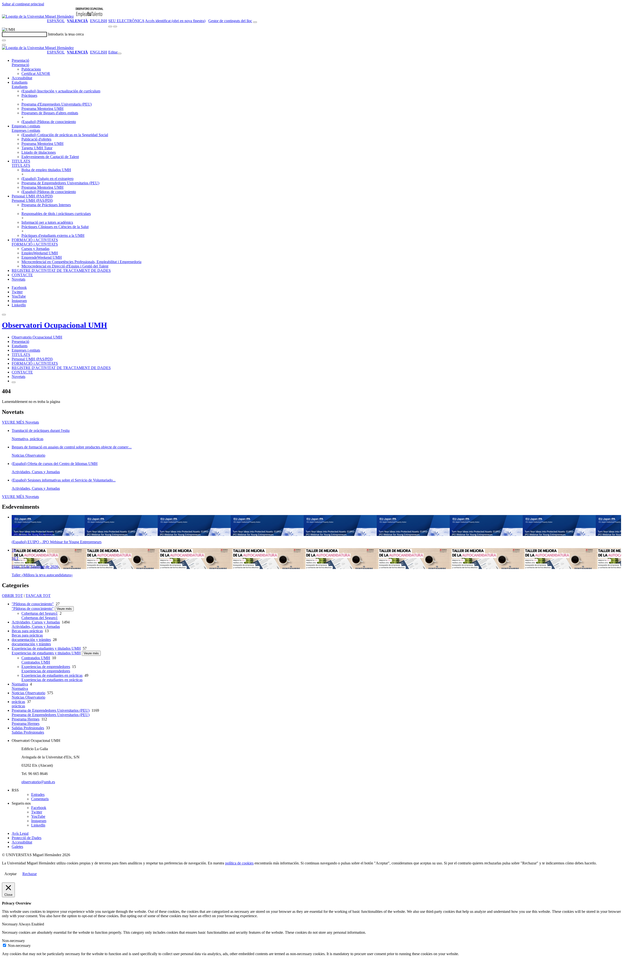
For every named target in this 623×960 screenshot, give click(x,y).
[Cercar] (4, 40)
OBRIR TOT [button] (12, 596)
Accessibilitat (22, 78)
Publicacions (31, 69)
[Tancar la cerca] (4, 44)
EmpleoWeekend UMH (39, 253)
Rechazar (29, 874)
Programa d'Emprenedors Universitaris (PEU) (56, 104)
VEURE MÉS (20, 422)
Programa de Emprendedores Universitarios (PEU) (60, 183)
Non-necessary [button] (13, 941)
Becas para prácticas (27, 631)
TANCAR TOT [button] (38, 596)
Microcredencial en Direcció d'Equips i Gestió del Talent (64, 266)
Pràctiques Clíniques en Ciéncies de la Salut (55, 227)
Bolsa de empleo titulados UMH (46, 170)
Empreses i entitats (26, 126)
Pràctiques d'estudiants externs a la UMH (52, 235)
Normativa (20, 684)
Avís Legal (20, 833)
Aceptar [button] (10, 874)
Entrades (38, 794)
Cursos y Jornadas (35, 249)
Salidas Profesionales (28, 728)
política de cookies (239, 863)
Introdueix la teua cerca (66, 34)
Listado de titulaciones (38, 152)
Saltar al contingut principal (23, 4)
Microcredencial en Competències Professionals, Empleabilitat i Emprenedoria (81, 262)
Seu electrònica (126, 21)
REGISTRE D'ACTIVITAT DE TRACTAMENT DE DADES (61, 270)
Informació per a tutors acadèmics (47, 222)
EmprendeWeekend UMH (41, 257)
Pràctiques (29, 95)
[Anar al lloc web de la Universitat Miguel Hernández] (38, 16)
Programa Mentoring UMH (42, 109)
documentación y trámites (31, 640)
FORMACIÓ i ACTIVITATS (35, 240)
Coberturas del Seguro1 (39, 613)
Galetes (17, 846)
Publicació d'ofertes (36, 139)
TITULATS (21, 161)
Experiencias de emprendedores (45, 667)
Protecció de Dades (26, 838)
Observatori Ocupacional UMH (54, 325)
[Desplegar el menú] (115, 26)
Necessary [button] (10, 924)
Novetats (18, 279)
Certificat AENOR (35, 73)
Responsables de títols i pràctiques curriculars (56, 214)
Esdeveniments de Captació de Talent (50, 157)
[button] (20, 65)
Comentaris (40, 799)
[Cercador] (255, 22)
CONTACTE (22, 275)
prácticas (18, 702)
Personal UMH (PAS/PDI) (32, 196)
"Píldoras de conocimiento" (33, 604)
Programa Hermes (25, 719)
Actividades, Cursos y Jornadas (36, 622)
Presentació (20, 60)
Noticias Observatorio (28, 693)
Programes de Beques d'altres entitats (49, 113)
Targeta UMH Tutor (36, 148)
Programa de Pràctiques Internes (46, 205)
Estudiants (19, 82)
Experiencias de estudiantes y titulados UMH (46, 648)
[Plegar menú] (119, 53)
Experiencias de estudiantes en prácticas (51, 675)
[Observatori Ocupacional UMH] (89, 16)
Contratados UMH (35, 658)
